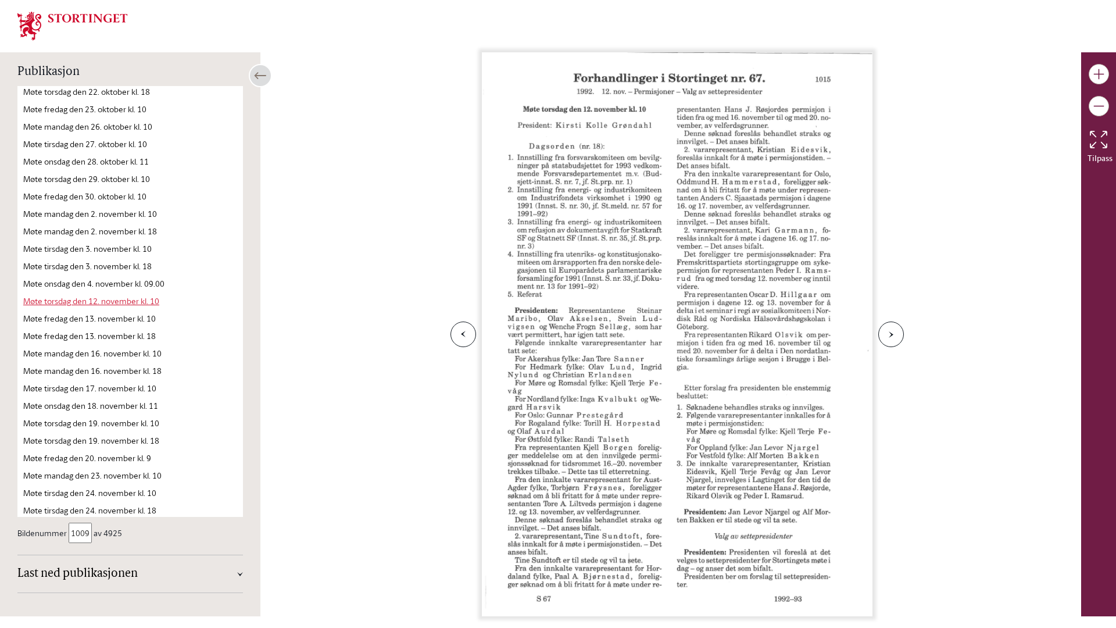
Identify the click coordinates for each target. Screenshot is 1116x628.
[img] (72, 25)
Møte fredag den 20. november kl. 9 (87, 457)
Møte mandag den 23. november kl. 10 (92, 475)
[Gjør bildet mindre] (1099, 106)
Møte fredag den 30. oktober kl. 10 (84, 196)
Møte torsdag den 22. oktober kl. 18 (86, 91)
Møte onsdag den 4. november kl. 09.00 (93, 283)
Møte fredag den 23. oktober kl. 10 (84, 109)
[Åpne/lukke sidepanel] (260, 75)
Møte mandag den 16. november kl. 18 (92, 370)
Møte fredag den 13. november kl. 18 (89, 335)
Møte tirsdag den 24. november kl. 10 (89, 492)
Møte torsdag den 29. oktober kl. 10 (86, 178)
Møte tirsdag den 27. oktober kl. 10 (85, 143)
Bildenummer (42, 532)
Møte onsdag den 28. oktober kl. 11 (86, 161)
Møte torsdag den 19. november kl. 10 (91, 423)
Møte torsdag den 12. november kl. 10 (91, 300)
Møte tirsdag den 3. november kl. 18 (87, 266)
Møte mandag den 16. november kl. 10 (92, 353)
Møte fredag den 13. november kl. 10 (89, 318)
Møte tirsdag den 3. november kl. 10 (87, 248)
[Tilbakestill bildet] (1098, 139)
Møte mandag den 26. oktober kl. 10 (87, 126)
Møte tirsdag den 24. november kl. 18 (89, 510)
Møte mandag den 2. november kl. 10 (90, 213)
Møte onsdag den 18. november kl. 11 (90, 405)
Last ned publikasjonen (77, 574)
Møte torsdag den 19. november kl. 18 (91, 440)
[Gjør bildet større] (1099, 74)
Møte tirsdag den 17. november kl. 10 (89, 388)
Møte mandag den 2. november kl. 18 (90, 231)
